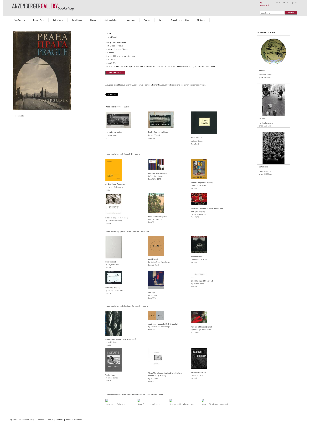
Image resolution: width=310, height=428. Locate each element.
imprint (41, 419)
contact (286, 2)
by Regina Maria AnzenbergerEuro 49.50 (159, 262)
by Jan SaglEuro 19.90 (152, 295)
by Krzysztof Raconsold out (112, 265)
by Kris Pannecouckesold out (202, 185)
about (277, 2)
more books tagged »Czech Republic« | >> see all (127, 231)
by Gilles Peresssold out (198, 375)
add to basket (115, 72)
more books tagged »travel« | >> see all (123, 154)
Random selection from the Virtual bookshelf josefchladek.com (134, 394)
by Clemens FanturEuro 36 (157, 219)
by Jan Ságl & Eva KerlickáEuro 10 (115, 290)
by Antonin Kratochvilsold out (199, 259)
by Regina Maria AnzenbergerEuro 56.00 (163, 327)
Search (291, 12)
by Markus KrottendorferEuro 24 (115, 187)
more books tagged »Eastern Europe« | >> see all (127, 306)
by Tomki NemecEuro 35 (111, 378)
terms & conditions (74, 419)
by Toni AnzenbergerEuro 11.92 (158, 176)
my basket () (264, 3)
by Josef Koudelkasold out (202, 284)
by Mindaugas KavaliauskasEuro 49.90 (201, 330)
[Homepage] (43, 8)
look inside (19, 116)
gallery (294, 2)
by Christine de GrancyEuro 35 (116, 221)
